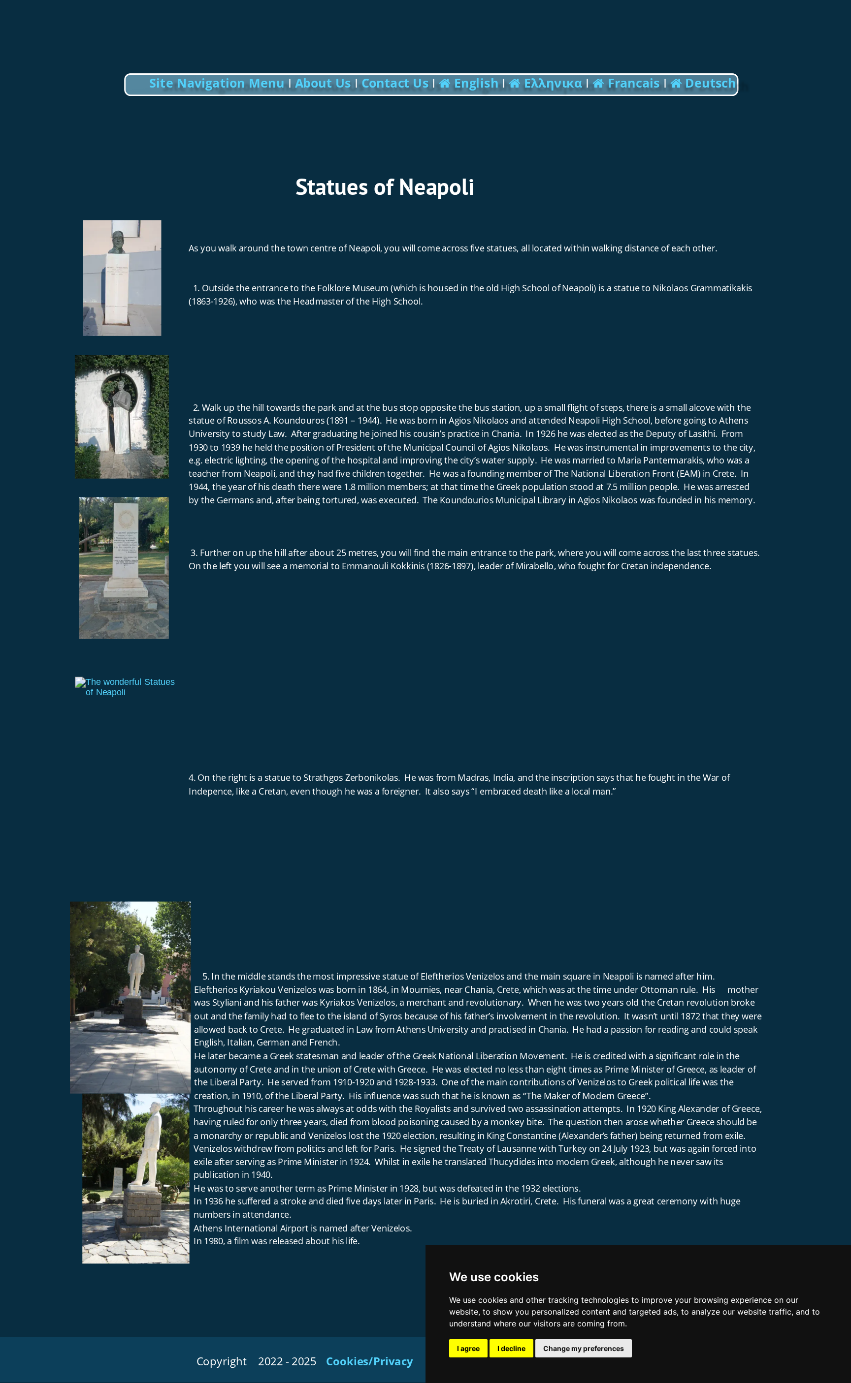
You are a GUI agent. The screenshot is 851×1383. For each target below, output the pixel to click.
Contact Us (395, 83)
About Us (323, 83)
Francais (635, 83)
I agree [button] (468, 1348)
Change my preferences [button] (583, 1348)
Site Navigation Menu (218, 83)
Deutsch (710, 83)
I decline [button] (511, 1348)
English (475, 83)
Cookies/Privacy (369, 1361)
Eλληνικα (555, 83)
